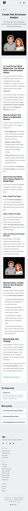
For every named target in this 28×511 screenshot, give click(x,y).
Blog (5, 9)
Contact (4, 488)
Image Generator (6, 451)
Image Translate (6, 475)
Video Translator (6, 471)
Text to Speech (5, 477)
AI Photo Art (5, 479)
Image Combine (6, 453)
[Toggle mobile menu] (24, 2)
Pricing (3, 491)
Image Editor (5, 457)
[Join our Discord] (10, 443)
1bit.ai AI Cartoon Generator (11, 377)
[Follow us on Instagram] (6, 443)
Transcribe (4, 464)
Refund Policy (12, 501)
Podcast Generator (6, 468)
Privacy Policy (9, 499)
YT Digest (4, 466)
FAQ (18, 501)
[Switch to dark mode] (20, 2)
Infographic (4, 455)
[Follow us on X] (3, 443)
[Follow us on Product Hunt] (13, 443)
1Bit (3, 437)
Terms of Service (18, 499)
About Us (4, 486)
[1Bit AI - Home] (4, 2)
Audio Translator (6, 473)
